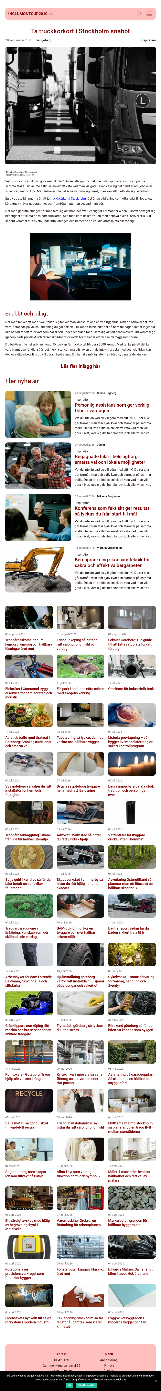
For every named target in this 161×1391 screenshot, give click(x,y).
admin (101, 444)
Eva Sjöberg (43, 40)
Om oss (109, 1365)
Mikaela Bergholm (108, 496)
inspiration (148, 40)
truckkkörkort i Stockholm (68, 198)
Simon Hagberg (106, 393)
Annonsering (109, 1360)
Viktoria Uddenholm (109, 547)
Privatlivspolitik (86, 1385)
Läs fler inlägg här (80, 366)
